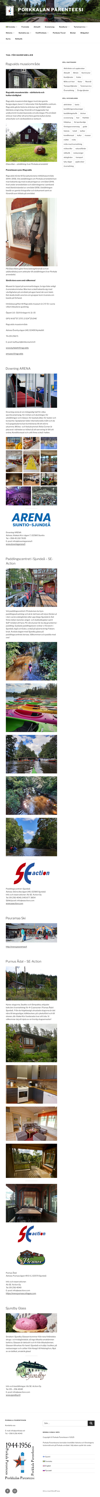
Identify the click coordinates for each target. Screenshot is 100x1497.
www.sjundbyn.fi (13, 1395)
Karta (8, 39)
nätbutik (67, 153)
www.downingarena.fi (15, 544)
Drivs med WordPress (51, 1491)
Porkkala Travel (59, 33)
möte (74, 140)
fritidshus (67, 122)
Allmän (75, 73)
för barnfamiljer (80, 122)
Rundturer (63, 27)
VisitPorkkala (40, 33)
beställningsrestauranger (73, 109)
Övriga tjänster (83, 90)
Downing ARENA (18, 368)
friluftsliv (85, 118)
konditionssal (69, 135)
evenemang (68, 118)
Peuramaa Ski (16, 918)
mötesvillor (68, 148)
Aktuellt (37, 27)
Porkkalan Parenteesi (51, 9)
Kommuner (86, 73)
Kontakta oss (24, 33)
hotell (75, 131)
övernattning (69, 166)
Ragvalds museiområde (23, 64)
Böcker (73, 33)
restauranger (78, 153)
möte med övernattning (73, 144)
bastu (77, 104)
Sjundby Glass (16, 1308)
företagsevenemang (72, 126)
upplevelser (79, 162)
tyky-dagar (68, 162)
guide (85, 126)
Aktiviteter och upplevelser (74, 68)
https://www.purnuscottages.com (21, 1293)
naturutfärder (80, 148)
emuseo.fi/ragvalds (14, 354)
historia (66, 131)
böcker (83, 113)
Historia (9, 33)
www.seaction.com (14, 903)
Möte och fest (69, 82)
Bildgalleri (84, 33)
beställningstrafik (70, 113)
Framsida (25, 27)
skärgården (68, 157)
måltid (66, 140)
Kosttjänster (68, 77)
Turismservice (79, 27)
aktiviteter (68, 104)
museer (88, 135)
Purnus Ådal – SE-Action (23, 961)
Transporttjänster (70, 86)
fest (77, 118)
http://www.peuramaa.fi (16, 947)
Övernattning (69, 90)
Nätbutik (18, 39)
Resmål (88, 82)
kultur (79, 135)
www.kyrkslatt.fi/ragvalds (17, 348)
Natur (80, 82)
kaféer (82, 131)
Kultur (78, 77)
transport (79, 157)
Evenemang (50, 27)
